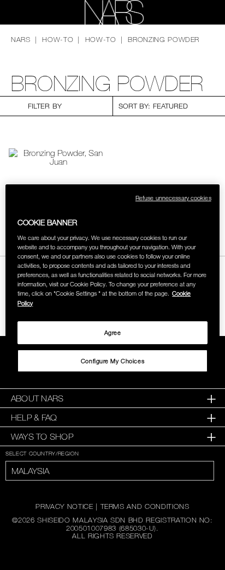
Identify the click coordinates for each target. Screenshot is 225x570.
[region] (112, 285)
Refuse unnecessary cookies (173, 197)
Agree (112, 332)
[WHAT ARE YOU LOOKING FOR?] (198, 12)
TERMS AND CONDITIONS (145, 506)
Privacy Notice (64, 506)
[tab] (112, 398)
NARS (21, 39)
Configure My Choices (112, 360)
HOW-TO (57, 39)
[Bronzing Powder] (58, 157)
